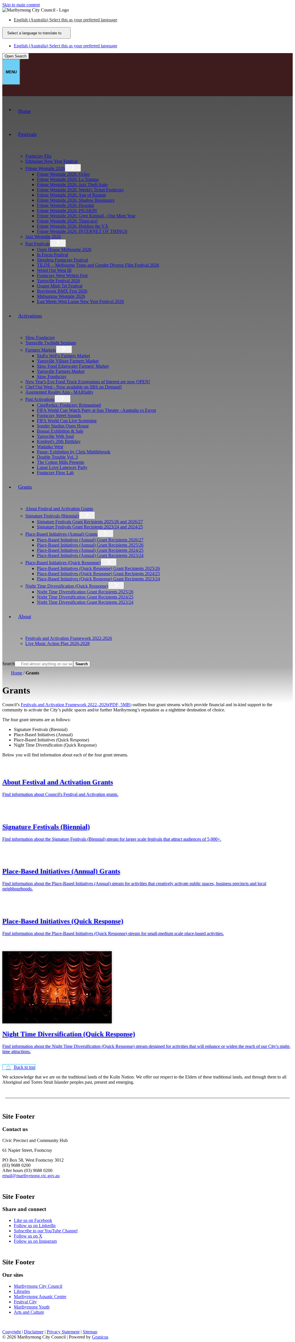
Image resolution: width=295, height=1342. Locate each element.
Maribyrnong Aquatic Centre (40, 1296)
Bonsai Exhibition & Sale (60, 431)
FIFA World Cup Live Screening (67, 420)
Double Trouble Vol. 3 (57, 457)
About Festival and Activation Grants (59, 508)
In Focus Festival (52, 254)
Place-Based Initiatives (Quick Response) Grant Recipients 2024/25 (98, 573)
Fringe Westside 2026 (45, 168)
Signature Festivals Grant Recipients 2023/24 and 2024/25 (90, 526)
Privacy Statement (63, 1331)
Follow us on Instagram (35, 1241)
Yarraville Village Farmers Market (68, 360)
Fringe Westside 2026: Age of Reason (71, 194)
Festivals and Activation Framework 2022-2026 (68, 638)
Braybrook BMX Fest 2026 (62, 291)
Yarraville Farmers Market (60, 371)
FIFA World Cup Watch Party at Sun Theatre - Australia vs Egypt (96, 410)
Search (8, 663)
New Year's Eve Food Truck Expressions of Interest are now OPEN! (87, 381)
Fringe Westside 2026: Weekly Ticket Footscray (80, 189)
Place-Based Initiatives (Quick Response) (63, 562)
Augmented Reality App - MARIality (59, 392)
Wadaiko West (50, 446)
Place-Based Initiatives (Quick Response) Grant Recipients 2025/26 (98, 568)
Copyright (11, 1331)
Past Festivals (37, 243)
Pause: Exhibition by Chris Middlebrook (73, 451)
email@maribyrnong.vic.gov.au (31, 1175)
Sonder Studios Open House (63, 425)
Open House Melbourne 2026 (64, 249)
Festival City (25, 1301)
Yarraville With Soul (55, 436)
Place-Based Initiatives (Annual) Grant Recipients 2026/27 (90, 539)
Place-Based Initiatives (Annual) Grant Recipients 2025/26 (90, 545)
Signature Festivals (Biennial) (52, 515)
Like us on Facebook (33, 1220)
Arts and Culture (29, 1312)
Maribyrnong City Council (38, 1286)
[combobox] (36, 33)
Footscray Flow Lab (55, 472)
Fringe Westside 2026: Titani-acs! (67, 220)
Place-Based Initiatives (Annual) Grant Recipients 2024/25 (90, 550)
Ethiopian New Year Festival (51, 161)
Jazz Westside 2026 (43, 236)
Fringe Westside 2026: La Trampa (68, 179)
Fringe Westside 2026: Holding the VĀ (72, 226)
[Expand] (22, 150)
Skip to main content (21, 4)
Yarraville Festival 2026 (58, 280)
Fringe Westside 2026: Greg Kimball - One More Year (86, 215)
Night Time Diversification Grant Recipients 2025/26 (85, 591)
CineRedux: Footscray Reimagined (69, 405)
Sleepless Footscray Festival (62, 259)
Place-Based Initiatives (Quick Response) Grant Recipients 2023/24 (98, 578)
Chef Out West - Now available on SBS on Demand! (73, 386)
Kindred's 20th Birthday (59, 441)
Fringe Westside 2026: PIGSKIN (67, 210)
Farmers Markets (40, 349)
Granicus (100, 1336)
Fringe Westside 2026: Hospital (65, 205)
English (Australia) (65, 19)
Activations (30, 316)
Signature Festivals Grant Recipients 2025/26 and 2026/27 (90, 521)
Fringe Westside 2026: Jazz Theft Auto (72, 184)
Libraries (22, 1291)
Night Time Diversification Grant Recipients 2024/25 (85, 597)
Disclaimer (34, 1331)
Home (16, 672)
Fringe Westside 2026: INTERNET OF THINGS (82, 231)
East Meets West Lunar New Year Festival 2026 (80, 301)
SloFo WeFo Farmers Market (63, 355)
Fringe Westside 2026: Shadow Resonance (76, 200)
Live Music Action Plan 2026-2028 (57, 643)
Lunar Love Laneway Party (62, 467)
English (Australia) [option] (65, 45)
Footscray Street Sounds (59, 415)
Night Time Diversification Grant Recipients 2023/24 (85, 602)
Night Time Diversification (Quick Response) (66, 586)
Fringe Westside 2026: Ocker (63, 174)
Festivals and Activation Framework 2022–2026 (76, 704)
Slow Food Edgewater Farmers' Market (73, 366)
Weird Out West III (54, 270)
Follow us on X (28, 1235)
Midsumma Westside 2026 (61, 296)
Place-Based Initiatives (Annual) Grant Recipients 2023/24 (90, 555)
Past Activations (39, 399)
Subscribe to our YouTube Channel (45, 1230)
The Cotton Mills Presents (60, 462)
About (24, 616)
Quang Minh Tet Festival (59, 285)
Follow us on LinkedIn (35, 1225)
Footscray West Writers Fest (62, 275)
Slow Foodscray (40, 337)
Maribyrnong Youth (32, 1306)
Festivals (27, 134)
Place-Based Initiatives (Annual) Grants (61, 534)
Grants (25, 487)
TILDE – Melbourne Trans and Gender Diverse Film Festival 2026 (98, 265)
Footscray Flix (38, 156)
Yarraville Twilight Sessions (50, 342)
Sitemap (90, 1331)
